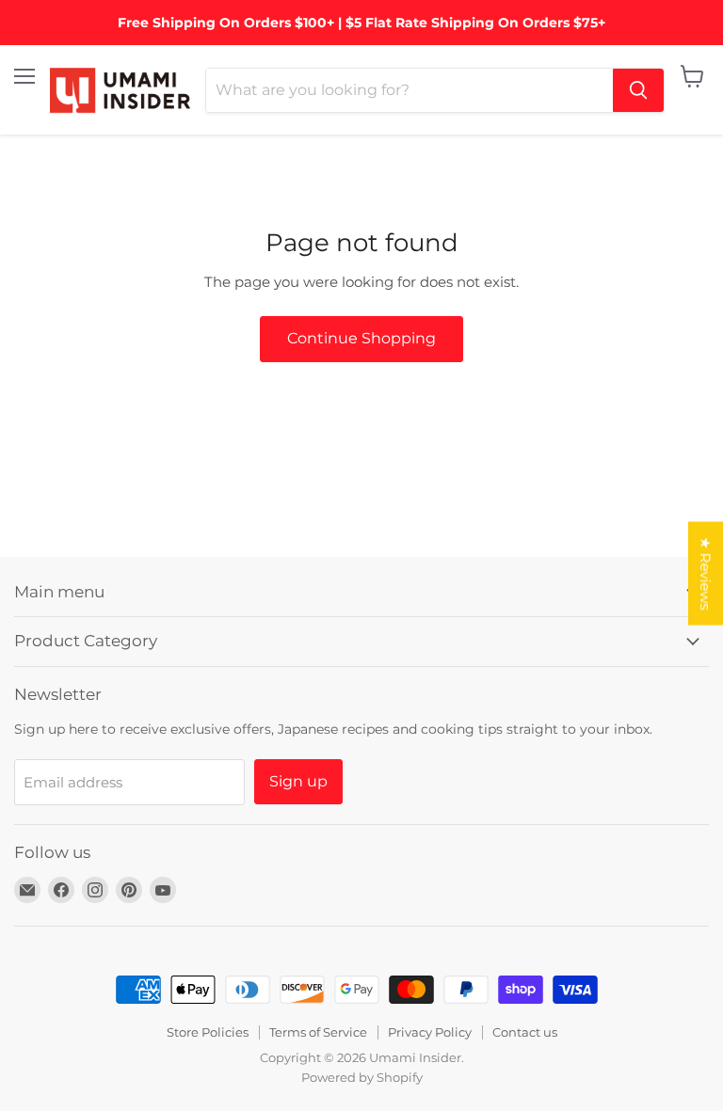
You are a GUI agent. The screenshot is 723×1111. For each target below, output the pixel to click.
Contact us (524, 1032)
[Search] (638, 90)
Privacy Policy (430, 1032)
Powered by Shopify (362, 1077)
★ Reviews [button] (706, 573)
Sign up (298, 781)
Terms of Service (318, 1032)
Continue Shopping (361, 338)
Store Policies (208, 1032)
